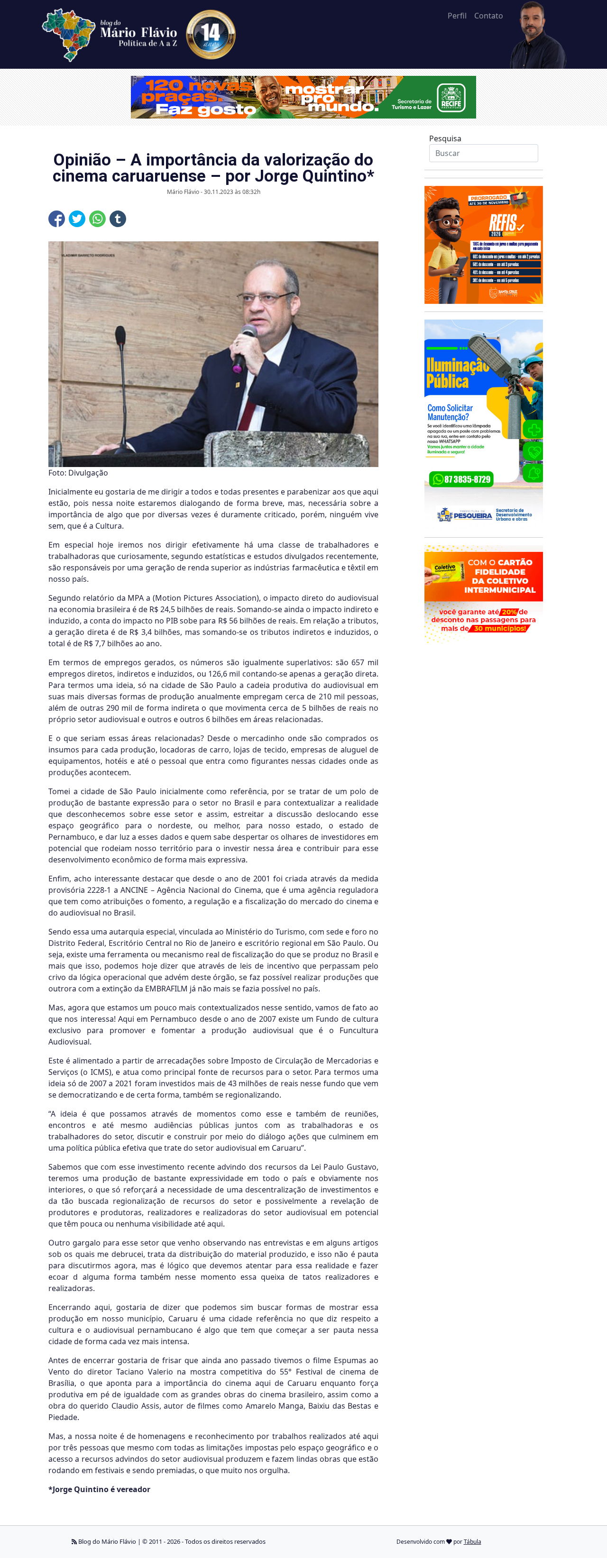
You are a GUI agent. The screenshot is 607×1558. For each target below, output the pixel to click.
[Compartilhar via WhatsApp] (97, 219)
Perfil (457, 15)
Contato (488, 15)
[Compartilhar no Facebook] (56, 219)
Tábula (472, 1542)
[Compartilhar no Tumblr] (118, 219)
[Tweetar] (77, 219)
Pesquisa (445, 138)
